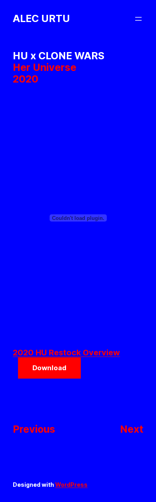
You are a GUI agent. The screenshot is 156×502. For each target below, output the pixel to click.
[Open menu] (138, 19)
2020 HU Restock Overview (66, 352)
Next (131, 429)
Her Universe (44, 67)
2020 (25, 79)
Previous (34, 429)
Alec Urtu (41, 18)
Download (49, 368)
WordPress (71, 484)
